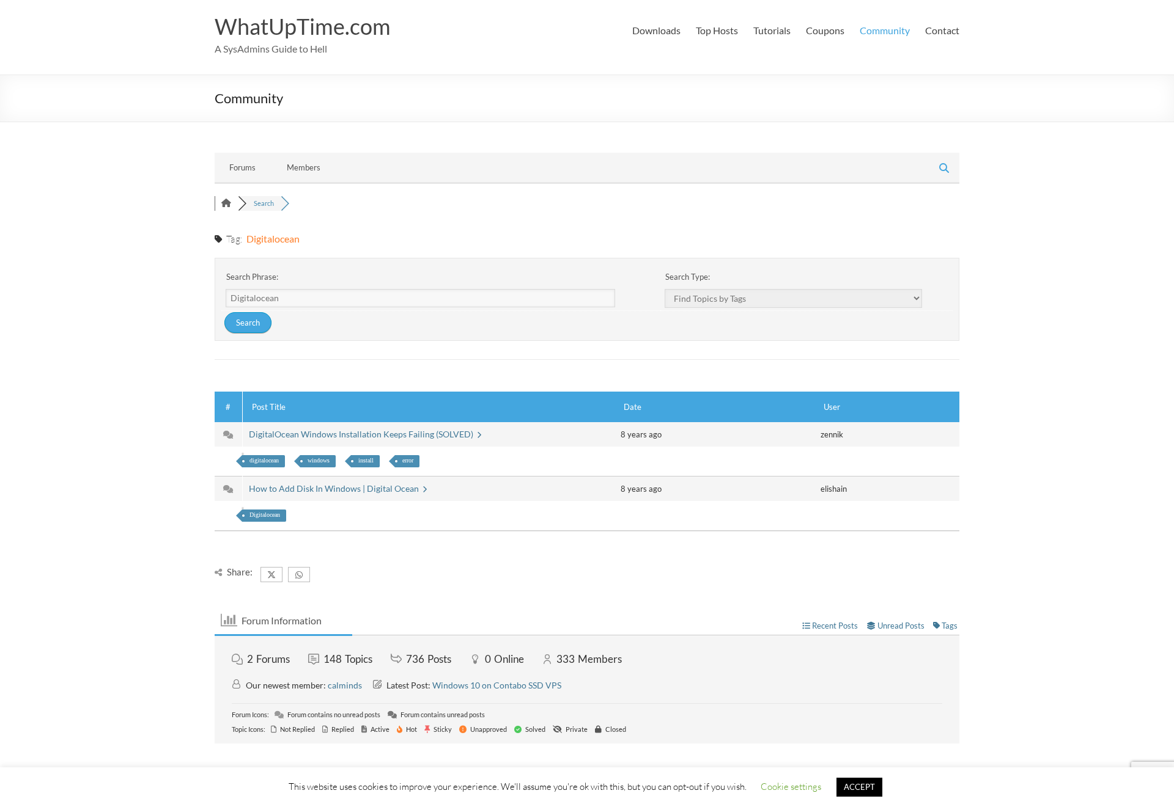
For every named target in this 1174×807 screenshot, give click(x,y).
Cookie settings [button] (791, 786)
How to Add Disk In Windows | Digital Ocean (336, 488)
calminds (345, 685)
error (407, 460)
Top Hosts (717, 30)
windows (319, 460)
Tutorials (772, 30)
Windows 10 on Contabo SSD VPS (496, 685)
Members (303, 167)
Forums (242, 167)
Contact (942, 30)
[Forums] (226, 203)
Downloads (656, 30)
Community (885, 30)
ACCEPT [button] (859, 787)
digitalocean (264, 460)
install (366, 460)
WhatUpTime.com (303, 26)
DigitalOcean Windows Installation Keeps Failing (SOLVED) (363, 434)
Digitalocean (264, 514)
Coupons (825, 30)
